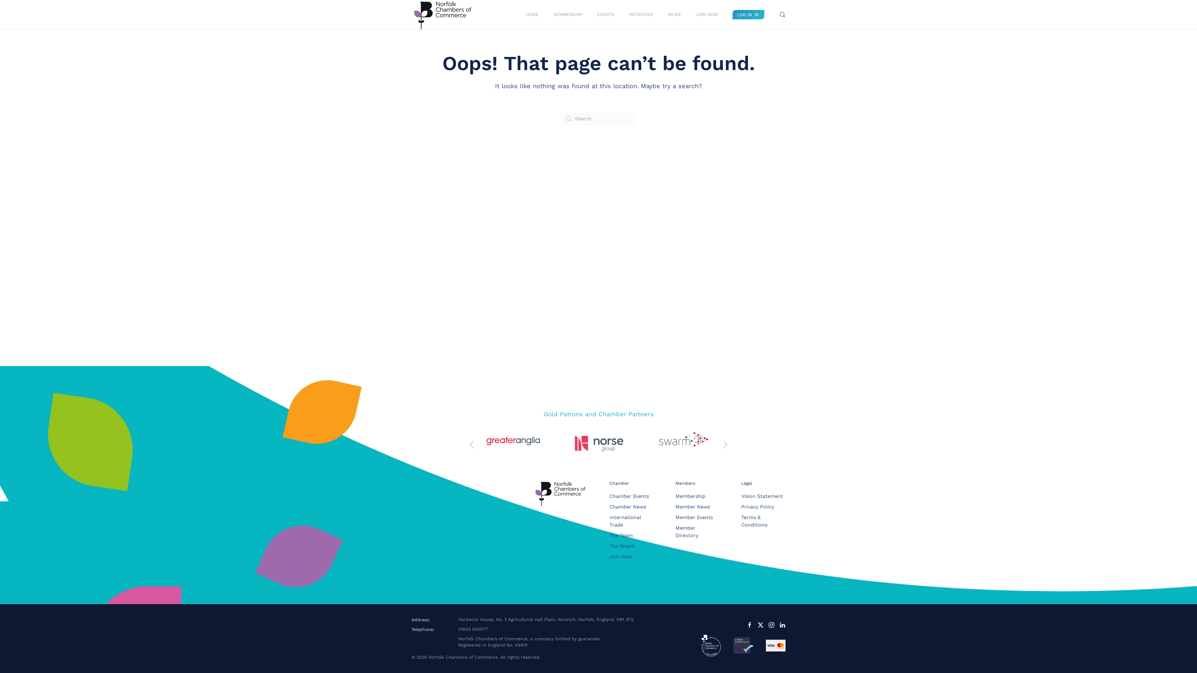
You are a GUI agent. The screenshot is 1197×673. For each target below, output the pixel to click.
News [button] (674, 14)
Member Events (694, 517)
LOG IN (744, 14)
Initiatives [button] (641, 14)
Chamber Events (629, 496)
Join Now (707, 14)
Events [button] (605, 14)
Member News (692, 507)
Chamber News (627, 507)
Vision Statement (762, 496)
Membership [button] (568, 14)
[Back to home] (442, 14)
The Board (621, 546)
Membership (690, 496)
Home (532, 14)
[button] (782, 14)
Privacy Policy (757, 507)
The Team (621, 535)
